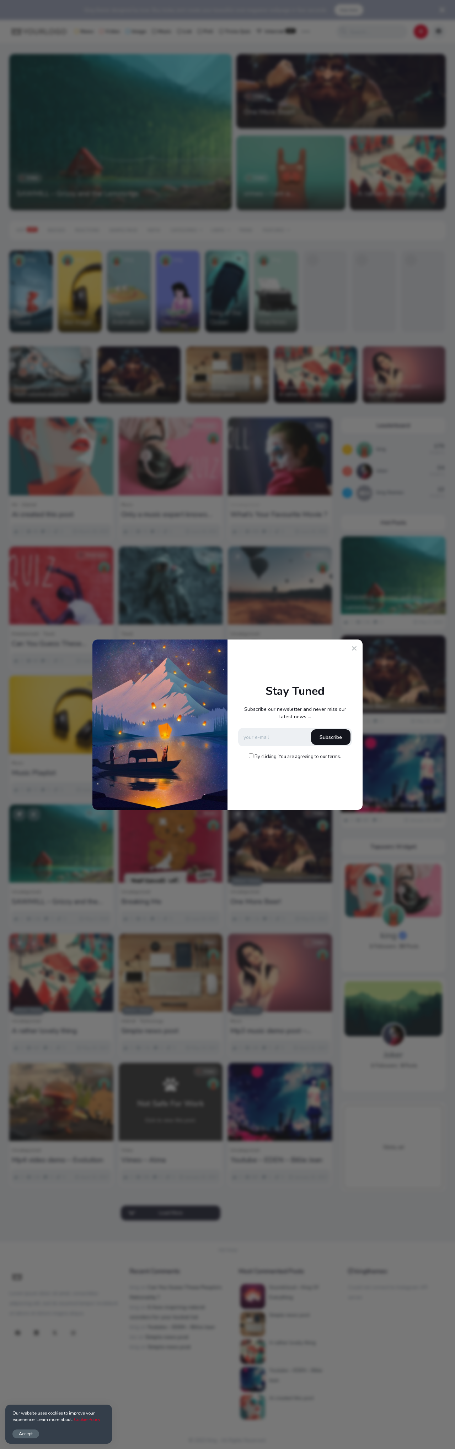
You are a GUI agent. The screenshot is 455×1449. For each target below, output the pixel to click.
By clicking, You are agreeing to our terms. (298, 756)
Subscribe (331, 737)
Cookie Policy (87, 1419)
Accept (26, 1434)
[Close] (354, 648)
